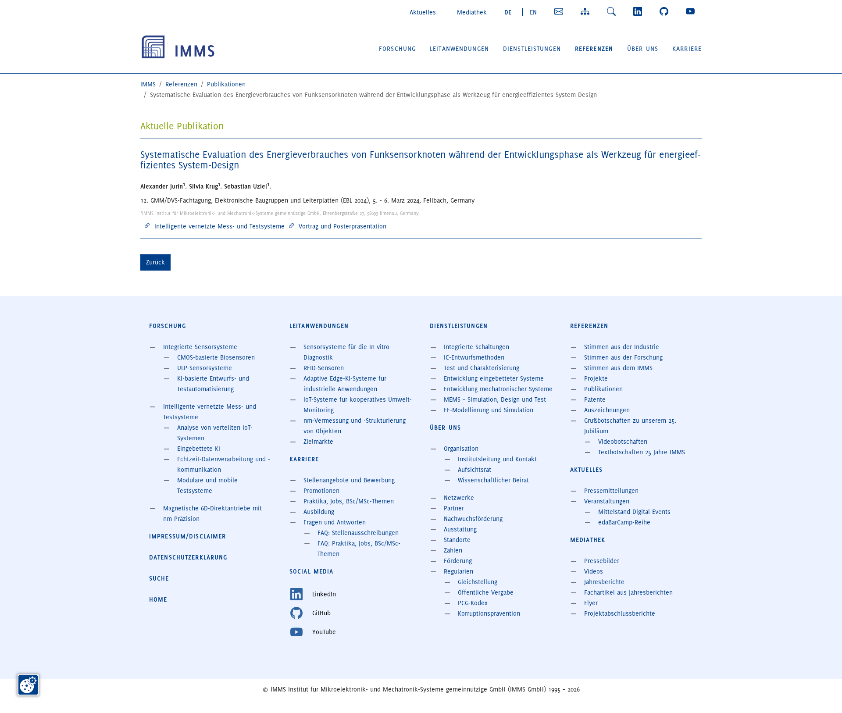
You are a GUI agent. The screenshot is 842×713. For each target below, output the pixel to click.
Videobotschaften (622, 442)
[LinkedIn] (639, 11)
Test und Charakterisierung (481, 368)
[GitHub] (665, 11)
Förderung (458, 561)
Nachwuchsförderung (473, 519)
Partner (454, 508)
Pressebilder (601, 561)
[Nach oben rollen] (822, 693)
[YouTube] (692, 11)
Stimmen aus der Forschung (623, 357)
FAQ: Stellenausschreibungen (358, 533)
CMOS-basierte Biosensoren (216, 357)
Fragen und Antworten (334, 522)
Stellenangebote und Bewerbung (349, 480)
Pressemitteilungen (611, 491)
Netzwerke (459, 498)
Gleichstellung (477, 582)
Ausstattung (460, 529)
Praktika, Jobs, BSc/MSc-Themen (348, 501)
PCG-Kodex (473, 603)
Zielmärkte (318, 442)
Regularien (458, 571)
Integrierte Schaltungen (476, 347)
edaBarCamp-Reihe (624, 522)
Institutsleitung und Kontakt (497, 459)
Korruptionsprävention (489, 613)
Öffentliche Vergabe (486, 592)
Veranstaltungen (606, 501)
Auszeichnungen (607, 410)
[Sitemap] (586, 11)
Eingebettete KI (198, 449)
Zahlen (453, 550)
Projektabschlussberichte (619, 613)
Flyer (591, 603)
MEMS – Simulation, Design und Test (495, 399)
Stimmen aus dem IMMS (618, 368)
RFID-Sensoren (323, 368)
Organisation (461, 449)
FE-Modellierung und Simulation (488, 410)
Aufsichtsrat (474, 470)
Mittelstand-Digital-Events (634, 512)
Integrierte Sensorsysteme (200, 347)
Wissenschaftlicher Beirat (493, 480)
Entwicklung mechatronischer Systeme (498, 389)
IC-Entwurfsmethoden (474, 357)
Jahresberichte (604, 582)
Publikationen (603, 389)
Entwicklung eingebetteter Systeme (494, 378)
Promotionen (321, 491)
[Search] (613, 11)
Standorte (457, 540)
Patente (595, 399)
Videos (593, 571)
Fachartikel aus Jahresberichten (628, 592)
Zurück (155, 262)
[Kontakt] (560, 11)
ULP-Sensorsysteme (204, 368)
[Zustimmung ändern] (28, 684)
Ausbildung (318, 512)
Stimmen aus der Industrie (621, 347)
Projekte (596, 378)
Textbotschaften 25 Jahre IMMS (641, 452)
